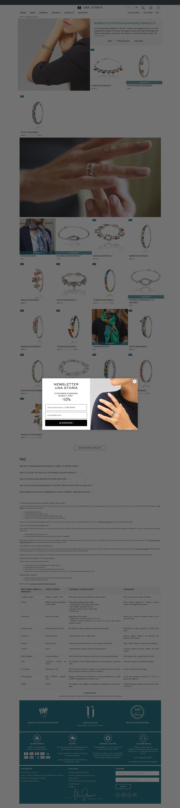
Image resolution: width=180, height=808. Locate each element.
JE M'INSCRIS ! (66, 423)
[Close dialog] (134, 381)
